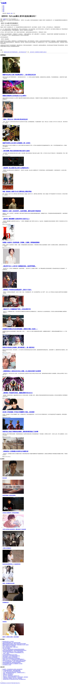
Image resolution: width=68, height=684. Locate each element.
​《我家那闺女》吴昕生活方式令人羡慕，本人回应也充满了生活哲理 (22, 371)
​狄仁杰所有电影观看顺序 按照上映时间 (10, 654)
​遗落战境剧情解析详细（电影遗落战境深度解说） (12, 662)
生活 (3, 6)
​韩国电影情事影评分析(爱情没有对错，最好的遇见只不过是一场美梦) (16, 644)
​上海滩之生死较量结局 (7, 548)
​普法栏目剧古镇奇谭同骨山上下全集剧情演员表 (11, 564)
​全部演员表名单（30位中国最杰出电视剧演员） (11, 655)
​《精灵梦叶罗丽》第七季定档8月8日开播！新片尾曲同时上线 (14, 679)
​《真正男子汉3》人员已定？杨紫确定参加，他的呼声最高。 (19, 266)
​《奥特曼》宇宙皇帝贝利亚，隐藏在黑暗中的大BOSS (18, 392)
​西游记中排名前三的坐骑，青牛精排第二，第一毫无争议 (18, 347)
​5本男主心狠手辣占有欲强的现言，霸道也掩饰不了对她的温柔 (14, 529)
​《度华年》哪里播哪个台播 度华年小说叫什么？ (16, 218)
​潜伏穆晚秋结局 (5, 602)
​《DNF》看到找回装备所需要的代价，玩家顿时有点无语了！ (14, 672)
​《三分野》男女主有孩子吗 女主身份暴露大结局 (12, 671)
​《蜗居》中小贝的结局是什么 (8, 673)
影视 (3, 9)
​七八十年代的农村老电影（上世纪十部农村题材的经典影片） (14, 661)
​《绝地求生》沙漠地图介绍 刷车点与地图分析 (15, 451)
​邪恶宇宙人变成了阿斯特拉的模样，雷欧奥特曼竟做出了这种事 (20, 431)
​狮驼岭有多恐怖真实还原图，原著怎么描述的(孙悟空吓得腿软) (14, 643)
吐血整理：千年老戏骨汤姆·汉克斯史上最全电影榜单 (12, 669)
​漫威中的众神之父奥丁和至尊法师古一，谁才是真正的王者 (19, 74)
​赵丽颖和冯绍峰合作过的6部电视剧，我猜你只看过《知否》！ (20, 329)
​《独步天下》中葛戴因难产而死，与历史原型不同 (17, 309)
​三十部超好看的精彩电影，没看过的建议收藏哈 (11, 670)
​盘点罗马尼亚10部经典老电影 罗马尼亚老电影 (11, 658)
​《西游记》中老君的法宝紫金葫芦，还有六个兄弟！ (17, 289)
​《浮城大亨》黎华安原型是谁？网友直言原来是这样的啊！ (14, 649)
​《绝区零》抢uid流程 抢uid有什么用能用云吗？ (16, 168)
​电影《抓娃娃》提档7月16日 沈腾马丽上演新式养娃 (17, 191)
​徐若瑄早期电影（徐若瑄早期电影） (9, 495)
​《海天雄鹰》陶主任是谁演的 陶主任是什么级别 (16, 150)
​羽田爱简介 (5, 621)
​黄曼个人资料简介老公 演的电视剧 (9, 645)
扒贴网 (8, 13)
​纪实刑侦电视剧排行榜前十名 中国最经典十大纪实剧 (12, 663)
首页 (3, 5)
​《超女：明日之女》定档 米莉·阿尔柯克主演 (15, 119)
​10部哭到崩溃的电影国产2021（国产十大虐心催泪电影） (13, 651)
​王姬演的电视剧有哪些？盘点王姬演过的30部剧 (11, 642)
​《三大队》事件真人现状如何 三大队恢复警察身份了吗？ (13, 652)
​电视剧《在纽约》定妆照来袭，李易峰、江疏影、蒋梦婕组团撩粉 (21, 242)
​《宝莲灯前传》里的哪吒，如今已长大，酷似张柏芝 (12, 678)
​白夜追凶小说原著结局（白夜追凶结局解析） (11, 512)
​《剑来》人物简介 (6, 653)
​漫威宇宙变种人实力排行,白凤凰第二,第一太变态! (16, 143)
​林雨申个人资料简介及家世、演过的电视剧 (11, 636)
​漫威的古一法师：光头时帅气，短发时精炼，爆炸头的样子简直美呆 (22, 211)
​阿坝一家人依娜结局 (6, 648)
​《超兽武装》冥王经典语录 (8, 674)
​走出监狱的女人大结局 (7, 664)
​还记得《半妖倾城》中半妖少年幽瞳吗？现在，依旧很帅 (18, 412)
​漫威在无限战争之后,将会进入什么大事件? (14, 95)
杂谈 (3, 11)
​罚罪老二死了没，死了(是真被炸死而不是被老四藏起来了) (13, 659)
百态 (3, 10)
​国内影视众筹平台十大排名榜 (8, 641)
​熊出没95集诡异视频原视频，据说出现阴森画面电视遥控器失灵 (14, 650)
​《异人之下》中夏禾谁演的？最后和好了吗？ (11, 675)
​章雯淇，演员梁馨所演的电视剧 (8, 583)
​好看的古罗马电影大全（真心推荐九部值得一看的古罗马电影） (14, 660)
